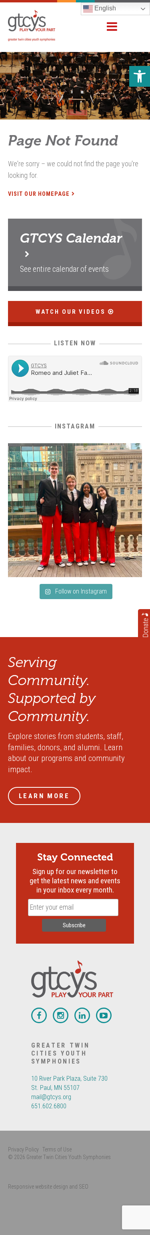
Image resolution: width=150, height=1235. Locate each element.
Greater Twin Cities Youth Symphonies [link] (40, 25)
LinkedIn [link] (82, 1015)
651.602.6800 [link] (48, 1106)
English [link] (104, 8)
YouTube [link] (104, 1015)
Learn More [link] (44, 796)
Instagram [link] (60, 1015)
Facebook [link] (39, 1015)
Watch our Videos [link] (72, 311)
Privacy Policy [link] (23, 1149)
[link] (139, 76)
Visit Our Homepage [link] (39, 194)
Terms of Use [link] (57, 1149)
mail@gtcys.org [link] (51, 1097)
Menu (112, 26)
